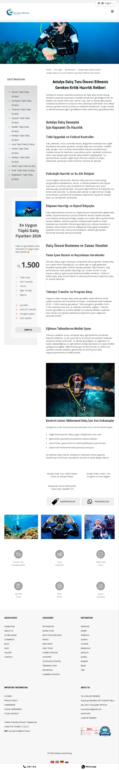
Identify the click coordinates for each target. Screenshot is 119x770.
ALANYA (84, 639)
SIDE (83, 670)
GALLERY (8, 652)
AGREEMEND (9, 705)
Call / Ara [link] (31, 766)
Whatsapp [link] (90, 766)
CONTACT (8, 657)
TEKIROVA (85, 635)
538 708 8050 (94, 696)
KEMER (84, 631)
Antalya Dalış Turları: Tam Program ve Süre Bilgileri (98, 475)
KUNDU (84, 657)
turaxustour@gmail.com (91, 709)
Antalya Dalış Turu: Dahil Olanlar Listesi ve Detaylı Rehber (62, 475)
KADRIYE (84, 661)
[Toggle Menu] (112, 11)
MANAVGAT (86, 648)
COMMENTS (9, 639)
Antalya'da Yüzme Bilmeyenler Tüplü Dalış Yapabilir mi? (62, 487)
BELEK (83, 665)
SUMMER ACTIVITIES (51, 674)
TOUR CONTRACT (11, 713)
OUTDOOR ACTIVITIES (52, 661)
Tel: (82, 696)
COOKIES (8, 696)
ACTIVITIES (47, 657)
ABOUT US (8, 631)
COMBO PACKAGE (50, 652)
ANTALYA (85, 652)
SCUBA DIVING (10, 635)
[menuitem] (21, 94)
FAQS (6, 648)
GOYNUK (84, 644)
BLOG (6, 644)
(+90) (86, 696)
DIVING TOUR (48, 631)
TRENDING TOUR (50, 665)
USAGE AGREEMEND (13, 709)
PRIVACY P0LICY (11, 700)
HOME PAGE (9, 626)
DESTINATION (48, 626)
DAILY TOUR (48, 648)
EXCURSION (48, 670)
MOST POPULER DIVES (52, 635)
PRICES (46, 639)
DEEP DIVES (48, 644)
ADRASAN (85, 626)
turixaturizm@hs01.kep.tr (19, 731)
